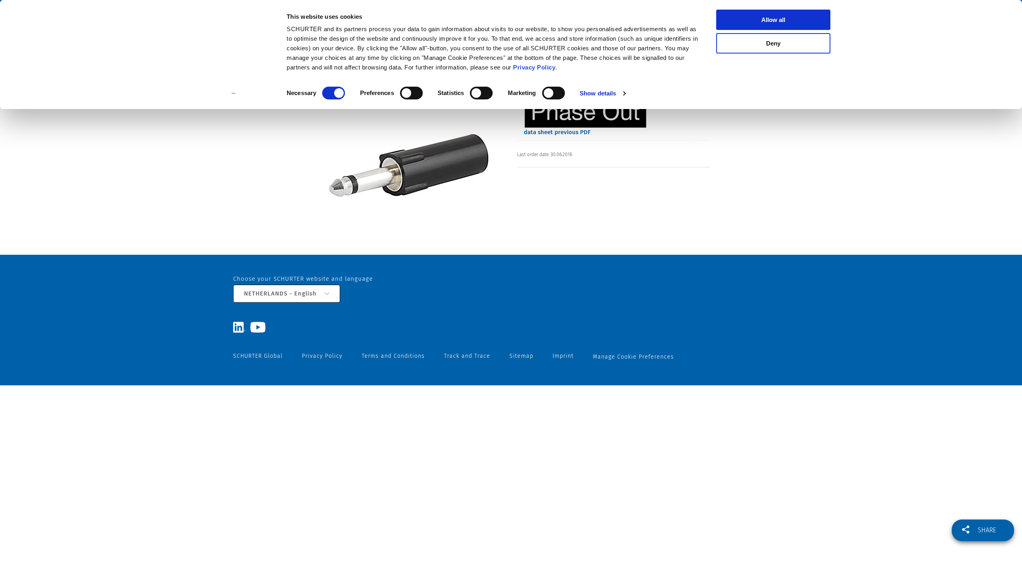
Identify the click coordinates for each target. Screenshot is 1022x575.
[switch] (411, 93)
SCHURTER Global (258, 356)
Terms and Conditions (393, 356)
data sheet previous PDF (557, 132)
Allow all (773, 19)
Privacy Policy (534, 67)
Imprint (563, 356)
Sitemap (521, 356)
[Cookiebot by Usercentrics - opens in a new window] (234, 93)
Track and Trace (467, 356)
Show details (598, 93)
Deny (773, 43)
